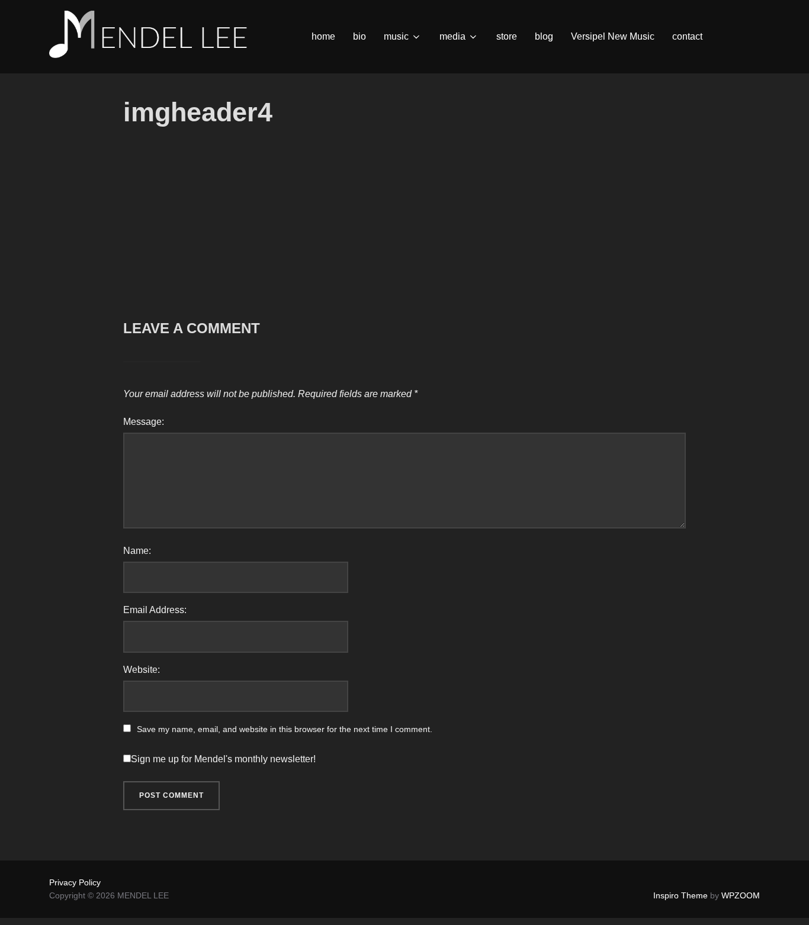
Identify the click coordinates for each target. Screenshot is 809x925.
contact (687, 36)
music (396, 36)
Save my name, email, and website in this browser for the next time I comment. (284, 729)
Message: (143, 422)
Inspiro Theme (680, 895)
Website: (141, 670)
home (323, 36)
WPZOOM (740, 895)
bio (359, 36)
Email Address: (155, 610)
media (452, 36)
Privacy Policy (75, 882)
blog (544, 36)
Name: (137, 551)
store (506, 36)
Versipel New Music (612, 36)
